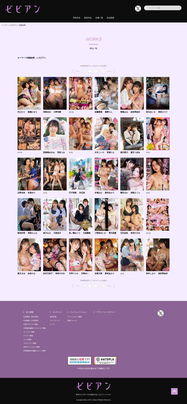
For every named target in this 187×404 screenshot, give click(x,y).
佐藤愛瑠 (98, 112)
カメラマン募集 (29, 332)
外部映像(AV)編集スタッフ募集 (34, 351)
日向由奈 (124, 233)
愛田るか (124, 193)
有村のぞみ (135, 233)
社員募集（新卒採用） (31, 317)
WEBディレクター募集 (31, 347)
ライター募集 (28, 336)
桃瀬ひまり (32, 112)
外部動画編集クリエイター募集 (34, 328)
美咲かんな (32, 233)
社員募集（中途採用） (31, 320)
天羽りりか (73, 273)
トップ (4, 25)
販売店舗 (53, 317)
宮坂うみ (61, 152)
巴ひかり (21, 112)
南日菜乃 (124, 152)
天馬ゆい (85, 273)
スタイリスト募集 (29, 343)
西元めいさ (151, 112)
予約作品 (76, 18)
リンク (52, 324)
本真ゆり (31, 193)
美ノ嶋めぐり (74, 233)
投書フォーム (72, 320)
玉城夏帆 (87, 233)
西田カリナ (163, 112)
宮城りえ (110, 152)
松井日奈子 (48, 273)
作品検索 (110, 18)
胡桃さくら (135, 193)
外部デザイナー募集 (30, 324)
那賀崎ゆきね (49, 152)
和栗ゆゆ (47, 112)
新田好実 (21, 233)
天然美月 (57, 233)
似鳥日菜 (98, 273)
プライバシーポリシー (105, 312)
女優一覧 (99, 18)
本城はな (98, 193)
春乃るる (47, 233)
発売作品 (88, 18)
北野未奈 (21, 193)
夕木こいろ (99, 152)
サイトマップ (55, 320)
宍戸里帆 (73, 193)
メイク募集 (27, 339)
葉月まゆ (21, 273)
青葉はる (124, 112)
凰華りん (108, 112)
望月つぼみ (135, 152)
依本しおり (151, 273)
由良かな (31, 273)
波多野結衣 (135, 112)
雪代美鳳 (112, 233)
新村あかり (109, 193)
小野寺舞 (57, 112)
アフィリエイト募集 (74, 317)
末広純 (82, 193)
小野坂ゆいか (100, 233)
